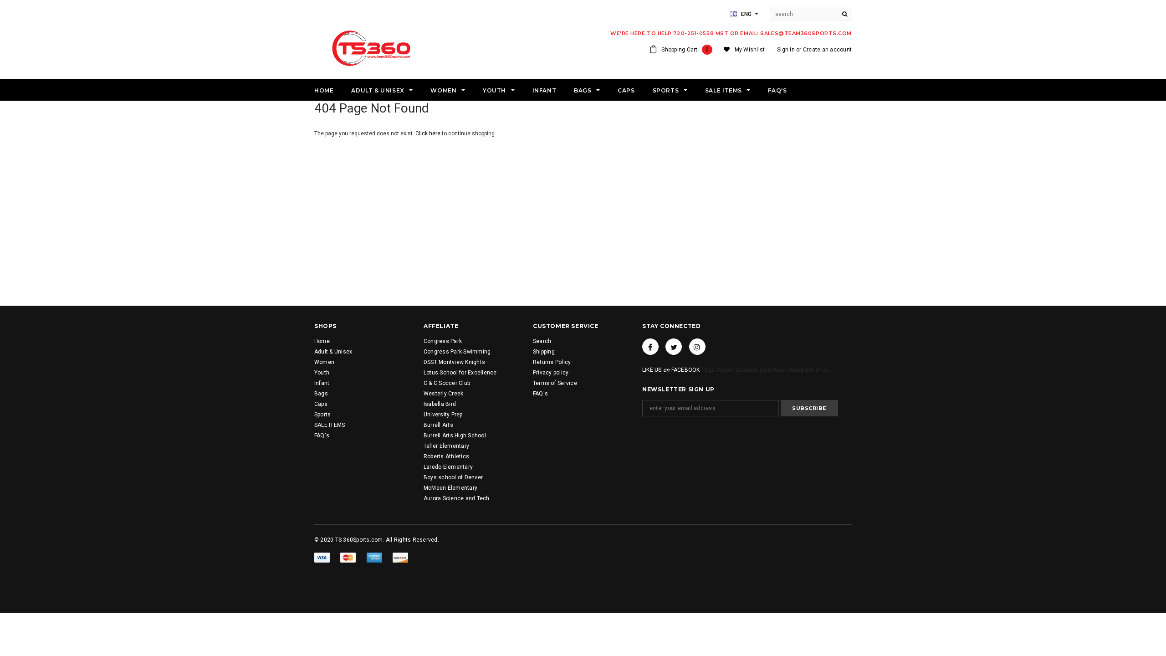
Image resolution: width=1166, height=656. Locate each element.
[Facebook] (650, 346)
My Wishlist (750, 49)
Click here (428, 133)
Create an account (827, 49)
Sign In (786, 49)
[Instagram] (697, 346)
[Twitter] (673, 346)
